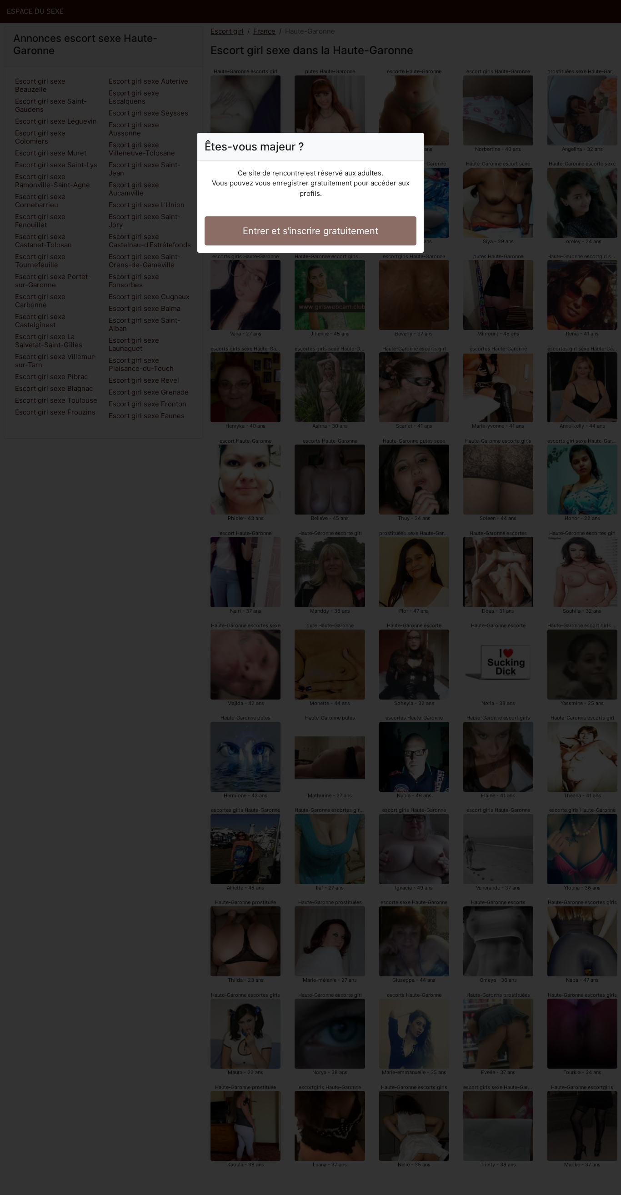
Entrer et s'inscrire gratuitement (310, 230)
